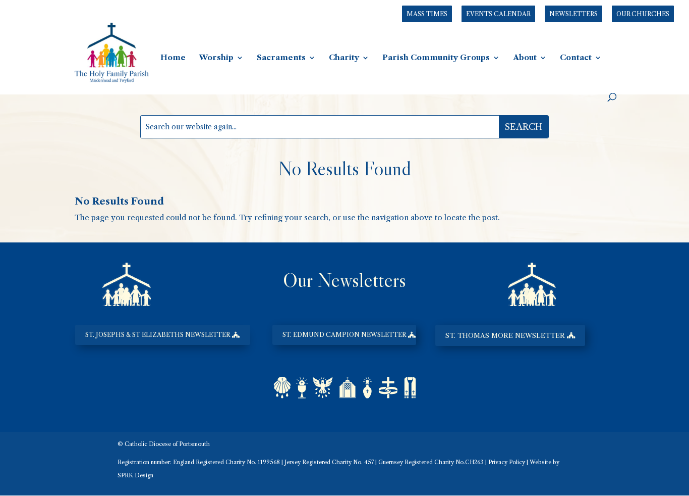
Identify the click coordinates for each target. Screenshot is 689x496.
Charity (344, 58)
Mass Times (427, 14)
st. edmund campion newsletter (344, 334)
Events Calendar (498, 14)
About (525, 58)
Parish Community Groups (436, 58)
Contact (576, 58)
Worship (216, 58)
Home (173, 58)
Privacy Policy (506, 462)
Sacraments (281, 58)
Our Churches (642, 14)
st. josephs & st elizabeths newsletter (157, 334)
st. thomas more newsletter (505, 335)
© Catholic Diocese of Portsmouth (164, 444)
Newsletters (573, 14)
